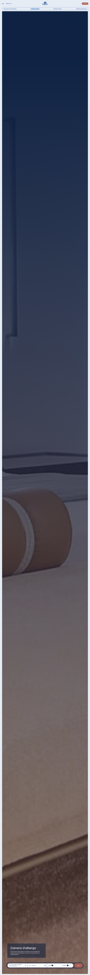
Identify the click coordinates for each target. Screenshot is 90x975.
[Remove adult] (55, 965)
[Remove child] (71, 965)
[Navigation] (3, 3)
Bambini (64, 965)
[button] (75, 971)
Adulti (49, 965)
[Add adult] (52, 965)
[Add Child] (67, 965)
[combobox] (17, 965)
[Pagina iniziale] (45, 3)
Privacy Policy (11, 973)
